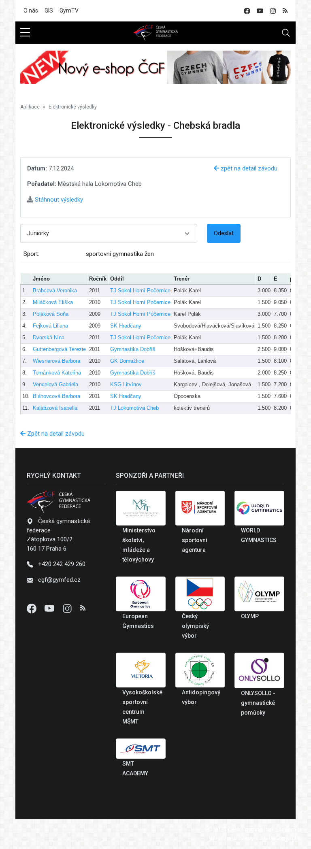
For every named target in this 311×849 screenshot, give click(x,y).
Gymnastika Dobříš (133, 349)
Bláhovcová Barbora (56, 396)
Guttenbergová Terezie (59, 349)
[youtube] (259, 10)
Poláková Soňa (50, 314)
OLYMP (250, 616)
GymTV (69, 10)
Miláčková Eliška (53, 302)
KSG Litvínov (126, 384)
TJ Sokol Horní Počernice (140, 290)
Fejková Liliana (50, 326)
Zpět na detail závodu (55, 433)
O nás (30, 10)
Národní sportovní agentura (194, 540)
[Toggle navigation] (286, 32)
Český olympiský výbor (195, 626)
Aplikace (30, 107)
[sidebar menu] (25, 32)
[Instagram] (68, 608)
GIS (49, 10)
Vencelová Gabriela (55, 384)
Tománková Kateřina (57, 373)
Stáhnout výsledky (58, 199)
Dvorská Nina (48, 337)
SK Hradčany (125, 326)
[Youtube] (50, 608)
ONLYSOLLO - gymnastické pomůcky (258, 703)
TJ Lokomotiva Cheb (134, 408)
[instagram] (272, 10)
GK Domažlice (127, 361)
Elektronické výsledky (73, 107)
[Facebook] (32, 608)
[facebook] (247, 10)
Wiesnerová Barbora (56, 361)
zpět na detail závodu (248, 168)
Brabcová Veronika (55, 290)
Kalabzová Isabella (55, 408)
